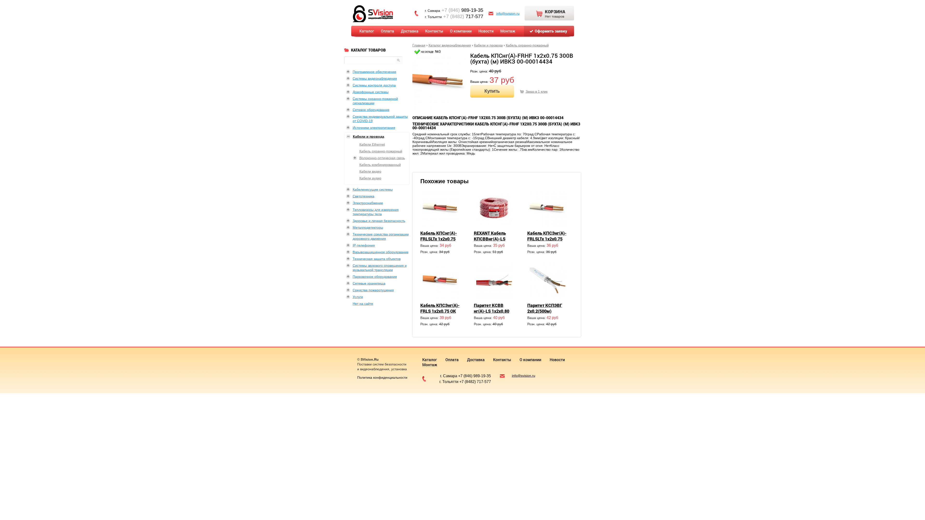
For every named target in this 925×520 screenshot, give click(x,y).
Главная (418, 45)
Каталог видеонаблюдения (450, 45)
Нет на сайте (363, 304)
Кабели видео (370, 171)
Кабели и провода (488, 45)
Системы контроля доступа (374, 85)
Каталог (366, 30)
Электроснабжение (368, 203)
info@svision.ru (508, 13)
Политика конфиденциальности (382, 377)
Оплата (387, 30)
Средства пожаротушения (373, 290)
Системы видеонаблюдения (375, 78)
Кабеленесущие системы (373, 189)
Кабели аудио (370, 178)
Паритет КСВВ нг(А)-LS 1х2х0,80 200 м (491, 311)
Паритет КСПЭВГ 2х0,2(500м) (544, 308)
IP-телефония (364, 245)
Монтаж (507, 30)
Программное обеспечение (374, 72)
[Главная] (373, 13)
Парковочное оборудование (375, 277)
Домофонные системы (371, 92)
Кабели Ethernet (372, 144)
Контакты (434, 30)
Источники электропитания (374, 128)
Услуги (358, 297)
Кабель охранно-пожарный (527, 45)
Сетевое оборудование (371, 110)
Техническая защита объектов (377, 259)
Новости (486, 30)
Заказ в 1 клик (537, 91)
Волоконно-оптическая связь (382, 158)
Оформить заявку (551, 30)
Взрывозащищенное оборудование (381, 252)
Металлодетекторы (368, 227)
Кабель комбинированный (380, 165)
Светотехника (363, 196)
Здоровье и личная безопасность (379, 221)
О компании (461, 30)
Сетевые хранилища (369, 283)
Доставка (409, 30)
